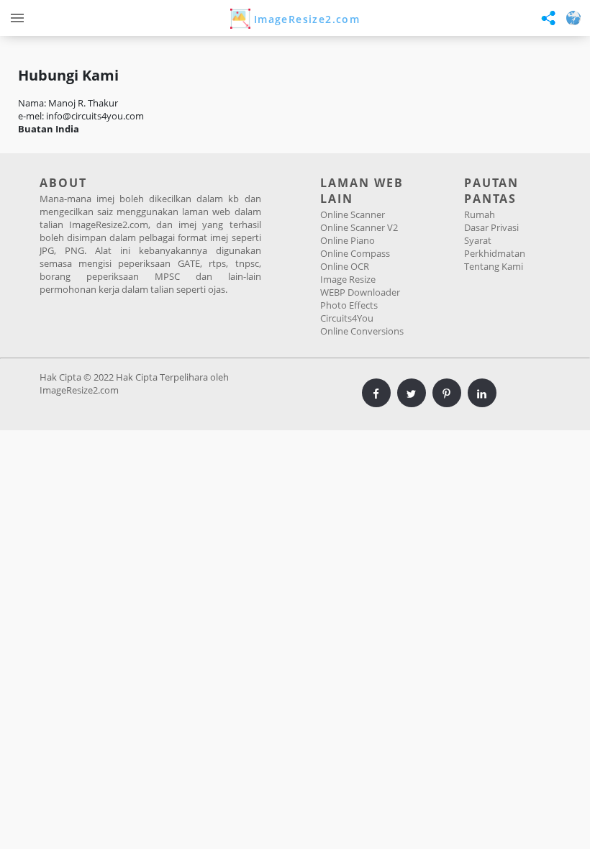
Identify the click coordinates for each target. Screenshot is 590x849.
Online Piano (347, 240)
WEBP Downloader (360, 292)
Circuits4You (346, 318)
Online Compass (355, 253)
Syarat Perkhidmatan (494, 247)
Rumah (479, 214)
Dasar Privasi (491, 227)
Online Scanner (352, 214)
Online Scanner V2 (359, 227)
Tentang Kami (493, 266)
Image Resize (348, 279)
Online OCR (344, 266)
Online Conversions (362, 330)
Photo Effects (349, 305)
